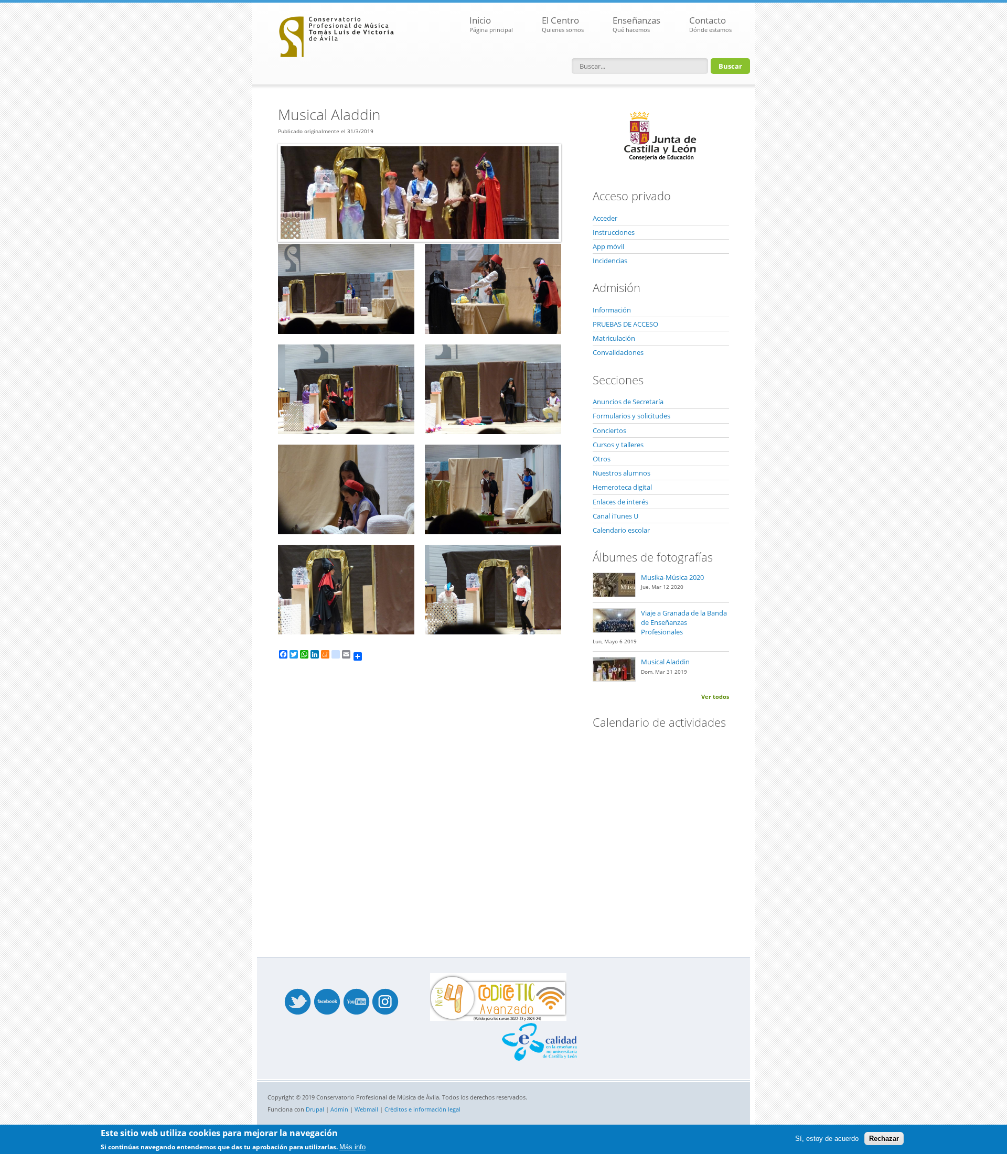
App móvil (608, 246)
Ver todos (715, 696)
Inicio (491, 24)
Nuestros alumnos (621, 473)
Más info (352, 1147)
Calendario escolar (621, 530)
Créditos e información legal (422, 1109)
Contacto (710, 24)
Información (612, 310)
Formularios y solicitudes (631, 415)
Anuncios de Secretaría (628, 401)
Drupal (315, 1109)
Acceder (605, 218)
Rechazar (884, 1138)
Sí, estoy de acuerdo (827, 1138)
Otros (601, 458)
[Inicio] (336, 34)
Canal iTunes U (615, 516)
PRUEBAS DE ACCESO (625, 324)
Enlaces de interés (620, 501)
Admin (339, 1109)
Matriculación (614, 338)
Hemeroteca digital (622, 487)
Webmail (366, 1109)
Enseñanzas (636, 24)
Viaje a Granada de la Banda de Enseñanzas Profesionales (684, 622)
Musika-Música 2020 (672, 577)
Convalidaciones (618, 352)
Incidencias (610, 260)
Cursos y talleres (618, 444)
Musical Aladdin (665, 661)
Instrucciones (614, 232)
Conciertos (609, 430)
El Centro (563, 24)
